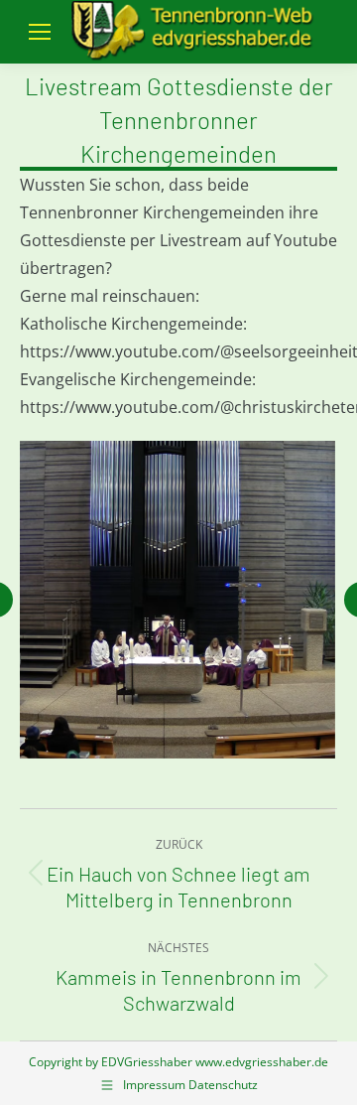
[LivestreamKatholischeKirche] (177, 599)
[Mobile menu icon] (40, 32)
